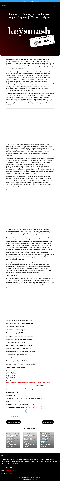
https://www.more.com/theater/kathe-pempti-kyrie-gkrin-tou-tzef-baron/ (28, 383)
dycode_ (34, 479)
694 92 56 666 (9, 473)
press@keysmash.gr (10, 470)
